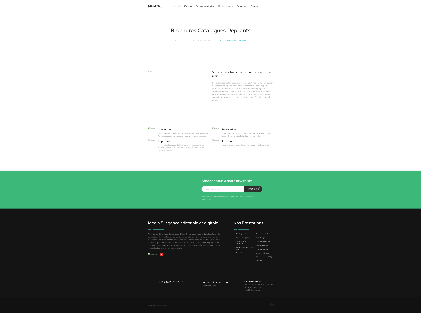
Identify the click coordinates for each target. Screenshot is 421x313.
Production (205, 6)
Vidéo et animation (263, 253)
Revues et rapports (243, 238)
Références (242, 6)
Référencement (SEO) (264, 257)
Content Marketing (263, 242)
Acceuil (179, 40)
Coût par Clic (260, 261)
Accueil (177, 6)
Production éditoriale (201, 40)
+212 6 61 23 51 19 (171, 282)
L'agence (188, 6)
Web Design (260, 238)
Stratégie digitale (262, 234)
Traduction (240, 253)
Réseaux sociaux (262, 249)
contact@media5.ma (215, 282)
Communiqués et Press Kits (244, 248)
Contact (254, 6)
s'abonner (253, 189)
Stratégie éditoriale (243, 234)
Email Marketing (262, 245)
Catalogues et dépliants (241, 242)
